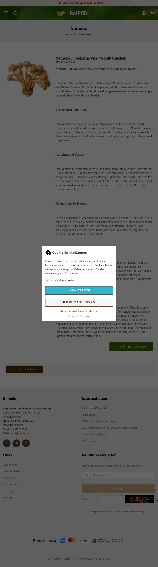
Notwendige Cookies (62, 280)
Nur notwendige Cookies (79, 302)
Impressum (85, 316)
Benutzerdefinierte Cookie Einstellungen (79, 311)
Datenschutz (73, 316)
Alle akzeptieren (79, 290)
